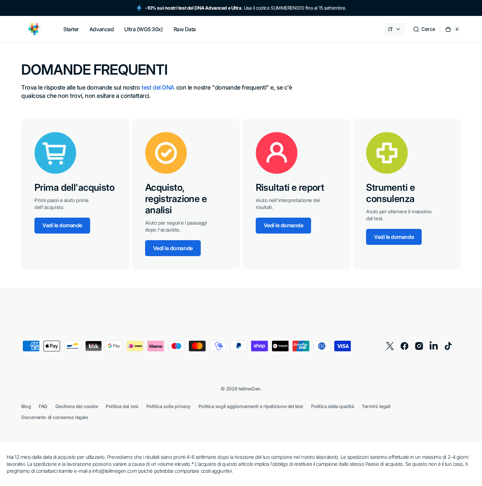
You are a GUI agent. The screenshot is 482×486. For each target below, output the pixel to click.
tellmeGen (249, 388)
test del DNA (158, 87)
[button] (424, 29)
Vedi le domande (62, 225)
